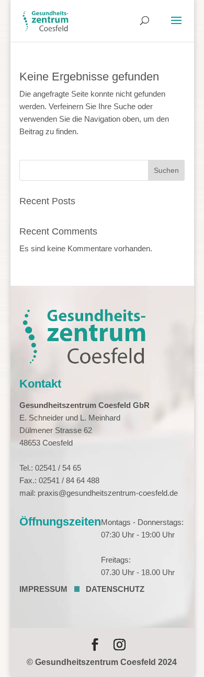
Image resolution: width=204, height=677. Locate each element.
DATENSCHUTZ (115, 589)
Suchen (166, 170)
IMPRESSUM (43, 589)
